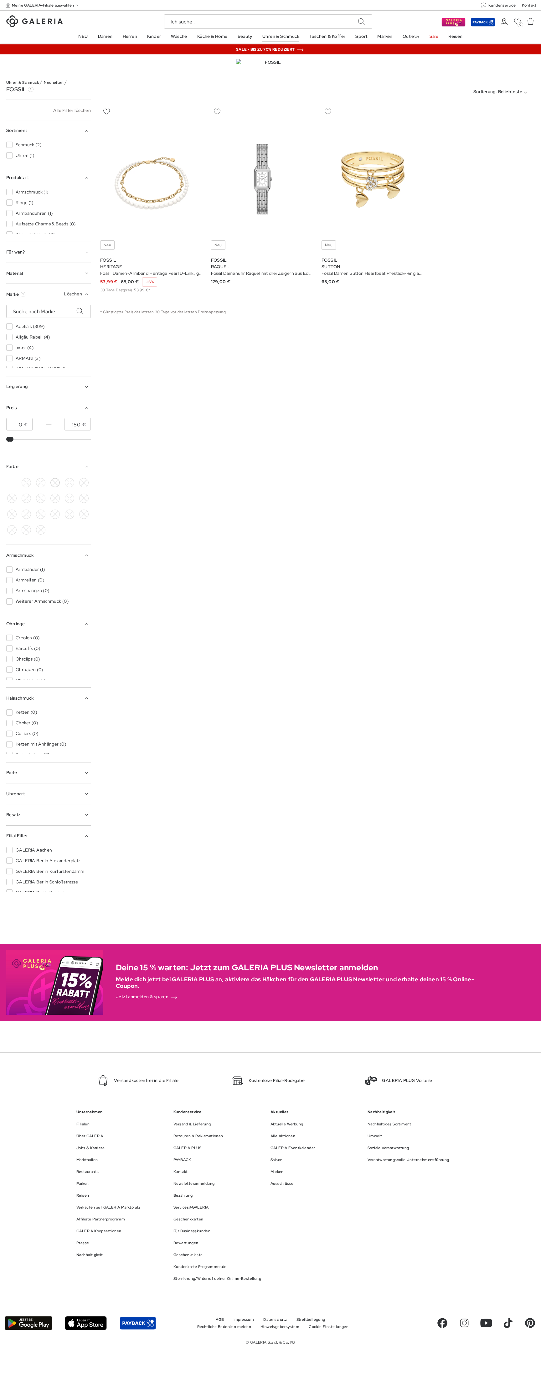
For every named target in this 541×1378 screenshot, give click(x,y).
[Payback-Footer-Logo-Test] (137, 1323)
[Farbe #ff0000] (12, 514)
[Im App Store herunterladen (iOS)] (86, 1323)
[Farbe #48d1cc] (26, 498)
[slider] (10, 439)
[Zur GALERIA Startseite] (34, 22)
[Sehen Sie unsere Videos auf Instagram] (464, 1323)
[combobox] (501, 92)
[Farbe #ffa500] (26, 514)
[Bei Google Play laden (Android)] (28, 1323)
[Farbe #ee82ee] (69, 498)
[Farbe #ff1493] (84, 498)
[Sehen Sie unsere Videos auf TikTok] (508, 1323)
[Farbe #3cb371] (12, 498)
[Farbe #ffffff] (55, 482)
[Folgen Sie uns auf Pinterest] (530, 1323)
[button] (42, 5)
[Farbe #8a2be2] (55, 498)
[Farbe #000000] (26, 482)
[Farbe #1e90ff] (40, 498)
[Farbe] (12, 482)
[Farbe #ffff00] (40, 514)
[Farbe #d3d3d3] (40, 482)
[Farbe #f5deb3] (69, 482)
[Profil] (504, 22)
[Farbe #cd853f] (84, 482)
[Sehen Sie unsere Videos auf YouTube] (486, 1323)
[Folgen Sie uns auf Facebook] (442, 1323)
